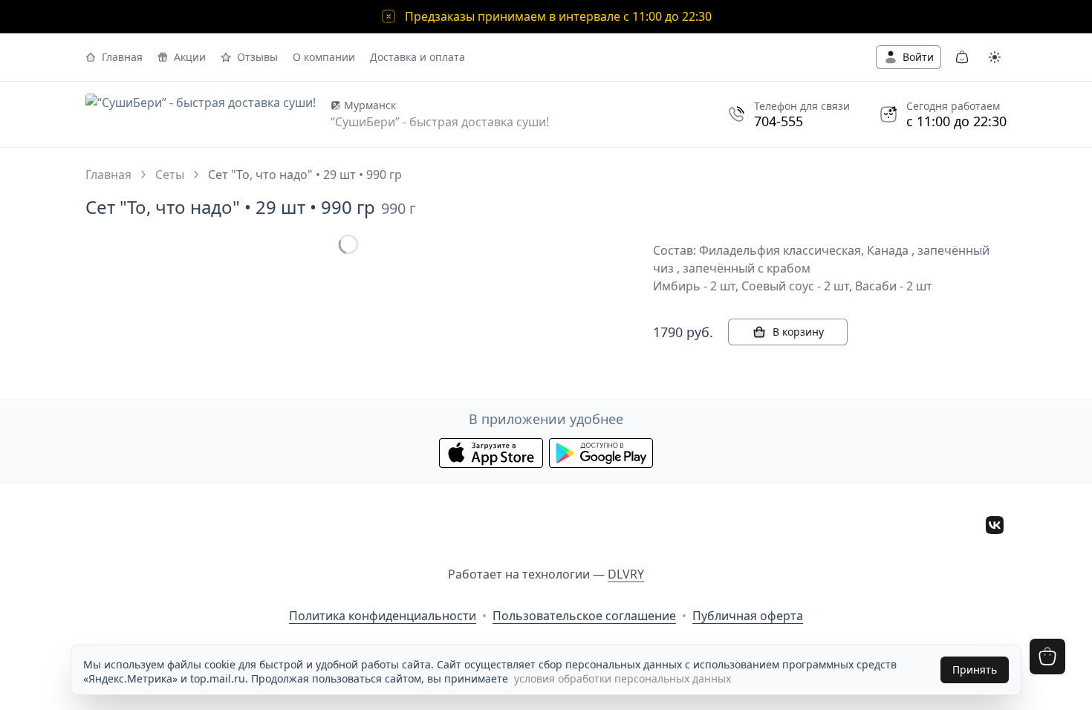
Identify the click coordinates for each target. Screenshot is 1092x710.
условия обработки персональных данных (622, 678)
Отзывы (257, 57)
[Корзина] (962, 57)
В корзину (798, 332)
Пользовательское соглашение (584, 616)
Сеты (169, 174)
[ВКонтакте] (995, 527)
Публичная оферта (747, 616)
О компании (324, 57)
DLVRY (626, 574)
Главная (122, 57)
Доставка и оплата (417, 57)
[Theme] (995, 57)
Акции (190, 57)
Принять (974, 669)
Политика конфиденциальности (382, 616)
